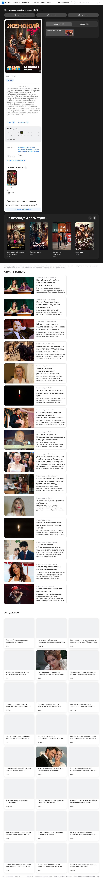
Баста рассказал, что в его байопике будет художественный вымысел (49, 591)
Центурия (79, 252)
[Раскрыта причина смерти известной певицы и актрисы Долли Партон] (51, 697)
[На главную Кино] (7, 2)
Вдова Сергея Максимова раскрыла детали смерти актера (48, 525)
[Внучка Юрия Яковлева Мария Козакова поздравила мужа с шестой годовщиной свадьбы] (19, 729)
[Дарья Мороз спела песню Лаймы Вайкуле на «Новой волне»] (84, 794)
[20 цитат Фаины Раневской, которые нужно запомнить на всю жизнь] (84, 762)
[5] (22, 135)
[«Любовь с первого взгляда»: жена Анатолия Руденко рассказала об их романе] (19, 665)
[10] (38, 135)
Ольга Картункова (32, 149)
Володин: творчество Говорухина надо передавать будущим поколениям (50, 437)
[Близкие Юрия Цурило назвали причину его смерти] (51, 826)
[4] (18, 135)
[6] (25, 135)
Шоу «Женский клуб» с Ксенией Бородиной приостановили (47, 282)
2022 (7, 76)
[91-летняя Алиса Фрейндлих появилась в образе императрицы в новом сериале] (84, 826)
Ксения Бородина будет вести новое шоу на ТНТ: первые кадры (48, 305)
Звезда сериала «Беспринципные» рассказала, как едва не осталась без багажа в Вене (50, 371)
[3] (15, 135)
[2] (12, 135)
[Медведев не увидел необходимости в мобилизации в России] (51, 729)
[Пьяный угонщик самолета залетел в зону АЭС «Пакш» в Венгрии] (84, 697)
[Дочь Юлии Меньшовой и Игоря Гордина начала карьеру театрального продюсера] (19, 762)
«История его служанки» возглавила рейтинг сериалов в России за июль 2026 (49, 415)
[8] (32, 135)
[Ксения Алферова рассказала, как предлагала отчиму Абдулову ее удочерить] (84, 633)
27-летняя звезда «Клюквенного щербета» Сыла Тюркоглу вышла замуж (50, 547)
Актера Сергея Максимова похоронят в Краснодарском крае (50, 393)
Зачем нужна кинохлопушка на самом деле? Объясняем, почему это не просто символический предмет (50, 349)
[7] (28, 135)
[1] (8, 135)
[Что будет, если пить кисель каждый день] (19, 794)
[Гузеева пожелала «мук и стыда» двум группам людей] (51, 794)
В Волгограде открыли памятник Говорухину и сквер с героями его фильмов (50, 327)
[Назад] (90, 218)
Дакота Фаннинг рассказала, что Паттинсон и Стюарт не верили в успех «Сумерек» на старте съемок (50, 459)
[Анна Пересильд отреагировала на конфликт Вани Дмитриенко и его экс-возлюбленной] (84, 729)
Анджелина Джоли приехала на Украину (50, 502)
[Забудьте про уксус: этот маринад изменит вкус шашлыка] (84, 858)
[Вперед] (94, 218)
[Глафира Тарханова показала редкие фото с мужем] (19, 633)
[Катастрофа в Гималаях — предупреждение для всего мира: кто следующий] (51, 633)
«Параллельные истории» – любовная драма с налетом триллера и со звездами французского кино (50, 481)
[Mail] (3, 2)
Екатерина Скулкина (25, 151)
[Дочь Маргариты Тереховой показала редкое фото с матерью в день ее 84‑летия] (51, 665)
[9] (35, 135)
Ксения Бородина (24, 147)
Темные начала (35, 252)
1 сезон (9, 188)
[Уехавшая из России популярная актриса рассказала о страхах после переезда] (84, 665)
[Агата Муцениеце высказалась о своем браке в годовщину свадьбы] (51, 762)
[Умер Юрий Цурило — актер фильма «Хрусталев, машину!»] (51, 858)
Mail (3, 876)
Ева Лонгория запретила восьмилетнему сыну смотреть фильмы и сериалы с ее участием (50, 569)
